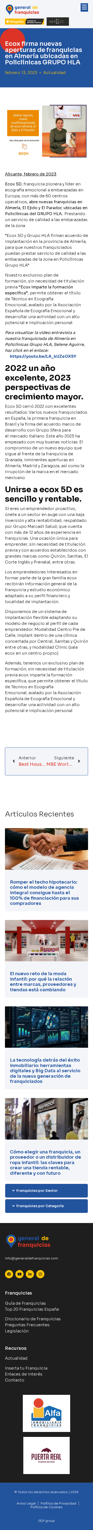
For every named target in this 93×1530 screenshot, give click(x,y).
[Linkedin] (30, 1274)
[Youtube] (19, 1274)
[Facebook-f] (9, 1274)
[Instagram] (40, 1274)
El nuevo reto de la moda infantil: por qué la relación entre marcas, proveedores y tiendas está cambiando (43, 982)
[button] (46, 1191)
